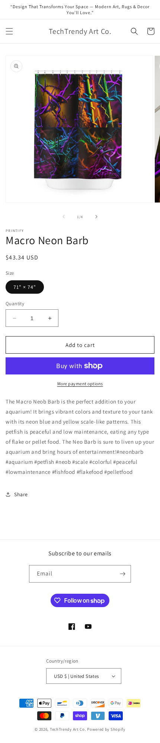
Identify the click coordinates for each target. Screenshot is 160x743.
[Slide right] (96, 216)
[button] (9, 31)
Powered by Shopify (106, 729)
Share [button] (21, 494)
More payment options (80, 383)
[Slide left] (63, 216)
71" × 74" (24, 287)
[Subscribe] (122, 574)
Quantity (15, 303)
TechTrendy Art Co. (68, 729)
